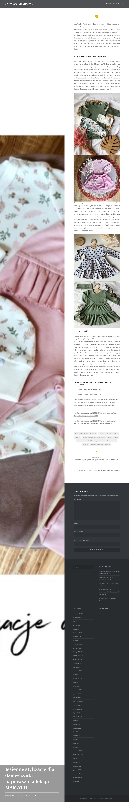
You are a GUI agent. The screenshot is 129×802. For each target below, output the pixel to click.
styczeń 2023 (77, 644)
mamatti (101, 433)
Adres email (78, 531)
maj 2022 (76, 674)
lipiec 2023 (76, 621)
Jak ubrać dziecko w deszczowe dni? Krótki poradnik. (109, 585)
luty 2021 (76, 732)
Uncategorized (103, 614)
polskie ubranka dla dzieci (85, 441)
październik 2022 (78, 655)
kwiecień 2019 (77, 762)
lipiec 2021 (76, 713)
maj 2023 (76, 629)
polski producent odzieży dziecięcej (94, 437)
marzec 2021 (77, 728)
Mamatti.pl (15, 795)
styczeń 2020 (77, 751)
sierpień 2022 (77, 663)
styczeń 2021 (77, 735)
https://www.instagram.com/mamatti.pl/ (87, 389)
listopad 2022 (77, 652)
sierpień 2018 (77, 777)
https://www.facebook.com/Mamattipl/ (87, 394)
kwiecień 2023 (77, 633)
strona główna (112, 3)
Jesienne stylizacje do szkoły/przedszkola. (106, 578)
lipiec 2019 (76, 758)
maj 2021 (76, 720)
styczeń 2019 (77, 766)
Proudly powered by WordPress (87, 798)
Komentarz (78, 499)
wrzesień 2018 (77, 774)
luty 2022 (76, 686)
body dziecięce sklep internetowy (85, 433)
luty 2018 (76, 781)
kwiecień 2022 (77, 678)
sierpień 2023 (77, 617)
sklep (123, 3)
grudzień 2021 (77, 694)
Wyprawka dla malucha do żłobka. (107, 599)
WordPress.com (110, 798)
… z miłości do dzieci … (19, 4)
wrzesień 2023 (77, 614)
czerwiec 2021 (77, 716)
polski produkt (113, 437)
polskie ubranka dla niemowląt (106, 441)
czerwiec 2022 (77, 671)
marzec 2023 (77, 636)
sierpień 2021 (77, 709)
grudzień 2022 (77, 648)
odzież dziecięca (112, 433)
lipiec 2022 (76, 667)
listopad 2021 (77, 697)
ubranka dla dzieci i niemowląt (100, 444)
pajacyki (77, 437)
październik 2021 (78, 701)
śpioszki (85, 444)
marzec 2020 (77, 743)
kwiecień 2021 (77, 724)
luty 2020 (76, 747)
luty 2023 (76, 640)
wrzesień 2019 (77, 754)
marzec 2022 (77, 682)
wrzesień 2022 (77, 659)
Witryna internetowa (81, 540)
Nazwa (76, 523)
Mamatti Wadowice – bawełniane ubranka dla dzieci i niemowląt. (109, 592)
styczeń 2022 (77, 690)
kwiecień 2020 (77, 739)
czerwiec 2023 (77, 625)
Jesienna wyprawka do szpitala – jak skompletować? (109, 572)
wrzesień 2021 (77, 705)
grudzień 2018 (77, 770)
